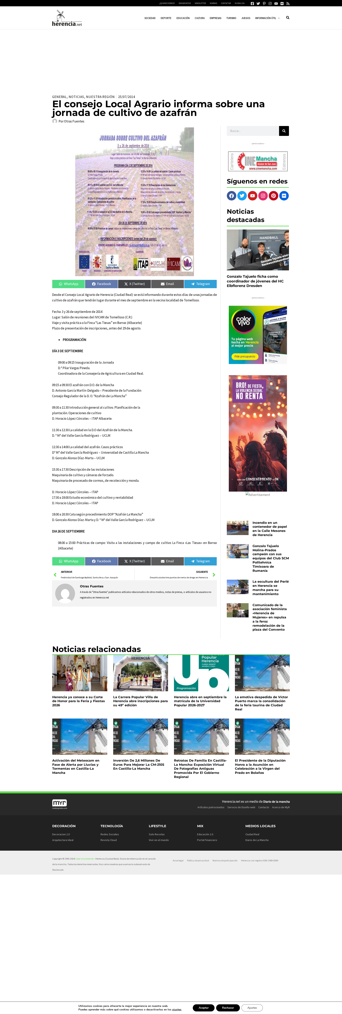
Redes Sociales (110, 834)
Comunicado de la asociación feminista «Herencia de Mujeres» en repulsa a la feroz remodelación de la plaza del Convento (270, 617)
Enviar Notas (185, 3)
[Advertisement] (171, 59)
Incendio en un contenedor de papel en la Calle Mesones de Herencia (270, 529)
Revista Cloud (109, 840)
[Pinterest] (264, 3)
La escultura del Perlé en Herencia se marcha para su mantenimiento (271, 588)
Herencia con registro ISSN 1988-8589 (259, 860)
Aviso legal (178, 860)
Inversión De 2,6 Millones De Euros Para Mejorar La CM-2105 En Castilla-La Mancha (138, 765)
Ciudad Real (252, 834)
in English (240, 3)
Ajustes (252, 1008)
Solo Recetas (157, 834)
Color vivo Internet (84, 858)
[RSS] (288, 3)
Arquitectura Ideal (62, 840)
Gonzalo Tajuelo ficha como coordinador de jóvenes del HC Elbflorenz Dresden (255, 281)
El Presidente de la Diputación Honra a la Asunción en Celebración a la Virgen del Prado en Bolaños (260, 767)
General (59, 97)
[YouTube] (276, 3)
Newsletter (200, 3)
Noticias (76, 97)
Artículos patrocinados (211, 807)
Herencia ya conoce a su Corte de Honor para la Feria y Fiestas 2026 (78, 701)
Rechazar (228, 1008)
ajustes (176, 1009)
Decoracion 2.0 (61, 834)
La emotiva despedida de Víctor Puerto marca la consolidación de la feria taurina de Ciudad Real (261, 703)
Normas (213, 3)
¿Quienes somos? (167, 3)
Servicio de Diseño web (241, 807)
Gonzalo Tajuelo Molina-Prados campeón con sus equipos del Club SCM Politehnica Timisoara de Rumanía (271, 558)
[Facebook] (252, 3)
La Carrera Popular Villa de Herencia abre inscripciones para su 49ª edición (140, 701)
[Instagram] (270, 3)
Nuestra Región (100, 97)
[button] (278, 18)
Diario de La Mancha (257, 840)
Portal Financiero (207, 840)
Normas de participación (225, 860)
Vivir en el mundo (159, 840)
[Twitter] (258, 3)
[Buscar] (284, 131)
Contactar (226, 3)
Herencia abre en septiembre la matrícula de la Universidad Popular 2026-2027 (200, 701)
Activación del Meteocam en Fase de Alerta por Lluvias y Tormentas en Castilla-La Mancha (75, 767)
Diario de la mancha (276, 801)
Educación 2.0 (205, 834)
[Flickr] (282, 3)
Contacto (263, 807)
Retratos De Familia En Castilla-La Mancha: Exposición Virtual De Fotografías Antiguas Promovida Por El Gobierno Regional (200, 769)
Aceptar (204, 1008)
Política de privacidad (198, 860)
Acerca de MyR (281, 807)
